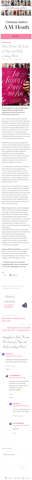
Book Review (10, 286)
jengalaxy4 (9, 354)
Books (16, 286)
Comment (22, 467)
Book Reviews (6, 42)
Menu (17, 36)
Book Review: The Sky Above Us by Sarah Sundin (13, 318)
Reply (7, 369)
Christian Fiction (15, 288)
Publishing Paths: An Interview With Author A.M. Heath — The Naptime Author (16, 327)
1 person (13, 366)
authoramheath (17, 59)
